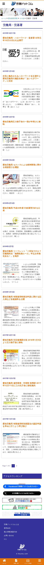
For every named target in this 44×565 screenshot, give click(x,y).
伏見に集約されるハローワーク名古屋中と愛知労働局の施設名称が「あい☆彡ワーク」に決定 (22, 78)
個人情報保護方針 (10, 532)
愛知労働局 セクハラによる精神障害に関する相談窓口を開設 (22, 165)
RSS (5, 539)
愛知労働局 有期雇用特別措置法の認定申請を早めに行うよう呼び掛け (22, 424)
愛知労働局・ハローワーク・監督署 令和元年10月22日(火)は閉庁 (22, 39)
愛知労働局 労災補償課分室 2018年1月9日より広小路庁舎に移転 (22, 341)
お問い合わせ (9, 535)
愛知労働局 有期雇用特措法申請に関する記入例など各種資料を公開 (22, 297)
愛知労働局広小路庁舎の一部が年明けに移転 (22, 122)
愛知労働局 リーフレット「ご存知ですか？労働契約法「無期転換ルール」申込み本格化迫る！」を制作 (22, 253)
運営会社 (7, 528)
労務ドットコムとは (11, 524)
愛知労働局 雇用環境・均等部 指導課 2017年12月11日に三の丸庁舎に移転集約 (22, 384)
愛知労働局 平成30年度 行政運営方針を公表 (21, 209)
